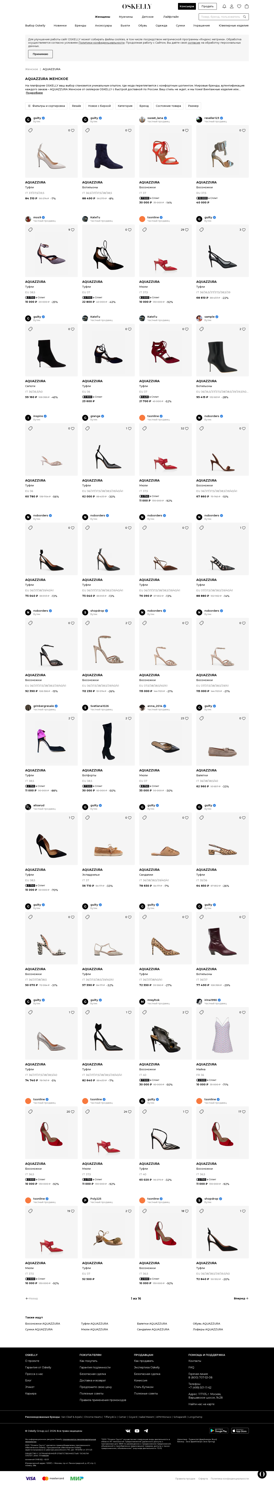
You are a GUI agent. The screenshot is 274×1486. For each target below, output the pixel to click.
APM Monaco (163, 1417)
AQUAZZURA (35, 182)
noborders (211, 416)
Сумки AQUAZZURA (39, 1329)
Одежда (161, 25)
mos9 (37, 217)
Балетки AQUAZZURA (152, 1323)
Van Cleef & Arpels (71, 1417)
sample (209, 316)
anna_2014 (154, 706)
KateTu (95, 217)
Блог (28, 1380)
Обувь (142, 25)
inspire (38, 416)
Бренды (80, 25)
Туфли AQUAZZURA (94, 1323)
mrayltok (153, 1000)
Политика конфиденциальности (230, 1478)
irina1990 (210, 1000)
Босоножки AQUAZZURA (42, 1323)
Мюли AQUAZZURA (94, 1329)
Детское (148, 16)
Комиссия (140, 1380)
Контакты (194, 1361)
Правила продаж (185, 1478)
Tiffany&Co (110, 1417)
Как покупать (88, 1361)
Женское (31, 69)
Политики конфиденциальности (101, 42)
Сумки (180, 25)
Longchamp (195, 1417)
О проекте (32, 1361)
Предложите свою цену (96, 1387)
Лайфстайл (171, 16)
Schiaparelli (180, 1417)
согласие (194, 42)
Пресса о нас (34, 1374)
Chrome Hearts (93, 1417)
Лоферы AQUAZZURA (208, 1329)
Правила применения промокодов (103, 1400)
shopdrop (97, 610)
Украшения (201, 25)
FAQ (191, 1367)
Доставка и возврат (93, 1380)
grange (95, 416)
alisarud (38, 805)
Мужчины (126, 16)
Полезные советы (91, 1393)
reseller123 (211, 118)
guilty (37, 118)
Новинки (60, 25)
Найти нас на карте (201, 1404)
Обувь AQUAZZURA (206, 1323)
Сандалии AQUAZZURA (153, 1329)
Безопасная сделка (93, 1374)
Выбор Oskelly (35, 25)
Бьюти (125, 25)
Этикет (29, 1387)
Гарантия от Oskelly (38, 1367)
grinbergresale (43, 706)
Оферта (203, 1478)
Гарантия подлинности (95, 1367)
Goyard (133, 1417)
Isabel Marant (146, 1417)
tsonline (153, 217)
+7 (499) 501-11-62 (199, 1387)
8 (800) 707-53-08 (200, 1377)
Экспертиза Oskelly (147, 1367)
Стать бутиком (143, 1387)
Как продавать (144, 1361)
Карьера (30, 1393)
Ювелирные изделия (233, 25)
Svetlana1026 (99, 706)
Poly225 (95, 1198)
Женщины (102, 16)
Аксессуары (103, 25)
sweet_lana (155, 118)
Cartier (122, 1417)
